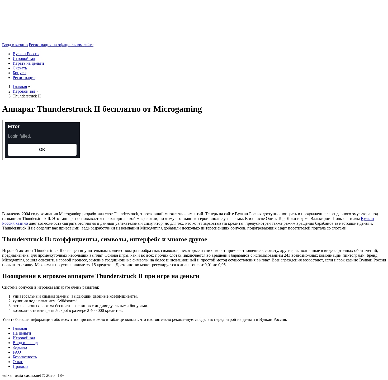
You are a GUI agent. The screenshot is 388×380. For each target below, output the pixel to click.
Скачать (20, 68)
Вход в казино (15, 45)
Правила (20, 366)
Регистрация (24, 77)
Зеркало (20, 347)
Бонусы (19, 73)
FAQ (17, 352)
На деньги (22, 333)
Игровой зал (24, 58)
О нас (18, 361)
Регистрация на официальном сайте (61, 45)
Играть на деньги (28, 63)
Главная (20, 328)
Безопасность (25, 357)
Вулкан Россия (26, 53)
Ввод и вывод (25, 342)
